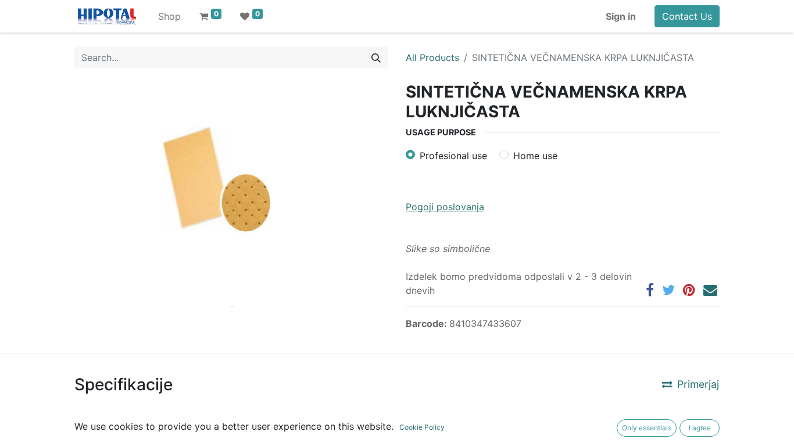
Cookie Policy (422, 427)
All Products (432, 57)
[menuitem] (169, 16)
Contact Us (687, 16)
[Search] (376, 57)
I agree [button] (700, 427)
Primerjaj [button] (698, 384)
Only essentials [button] (646, 427)
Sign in (621, 16)
